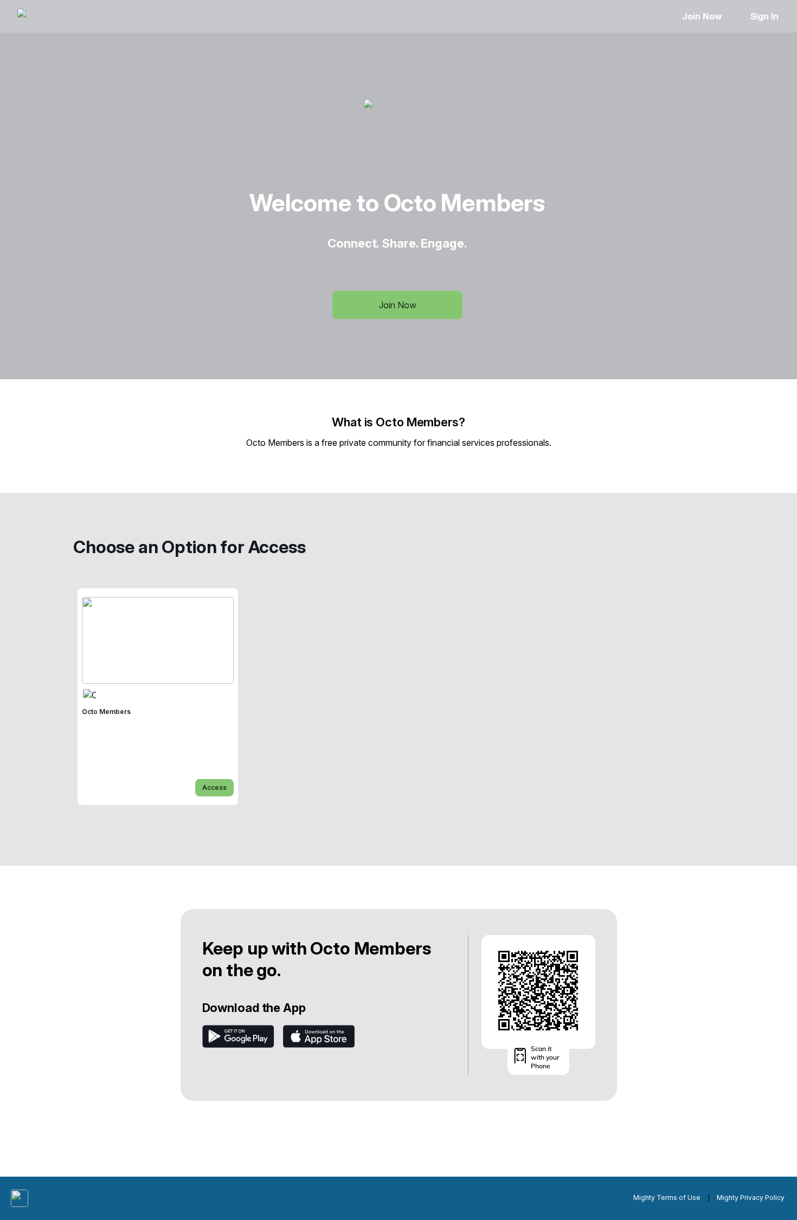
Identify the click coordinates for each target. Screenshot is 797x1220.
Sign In (764, 16)
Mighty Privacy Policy (751, 1197)
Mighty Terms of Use (666, 1197)
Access (214, 787)
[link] (158, 696)
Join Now (702, 16)
